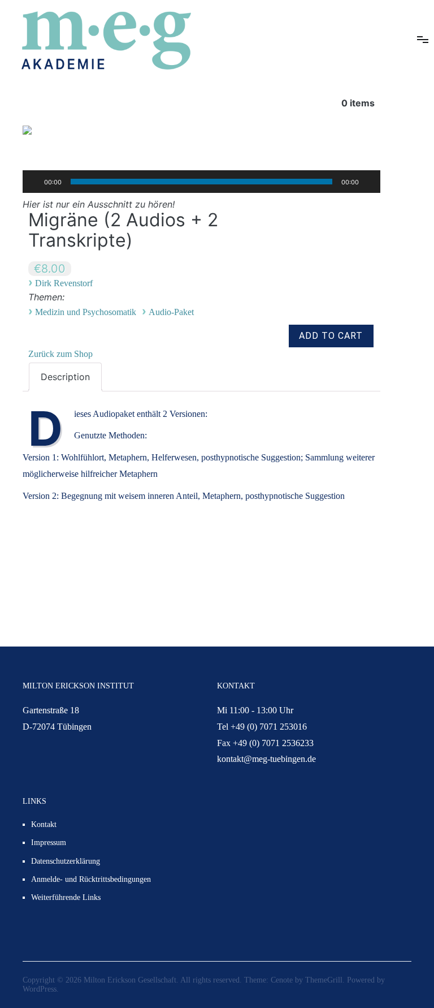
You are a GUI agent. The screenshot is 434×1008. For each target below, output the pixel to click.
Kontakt (44, 824)
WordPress (40, 989)
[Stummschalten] (371, 181)
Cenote (282, 980)
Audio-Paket (171, 312)
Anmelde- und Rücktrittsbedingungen (91, 879)
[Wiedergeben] (31, 181)
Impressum (48, 842)
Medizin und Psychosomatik (85, 312)
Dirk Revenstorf (64, 283)
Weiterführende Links (66, 897)
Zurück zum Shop (60, 354)
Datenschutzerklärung (65, 861)
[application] (201, 181)
